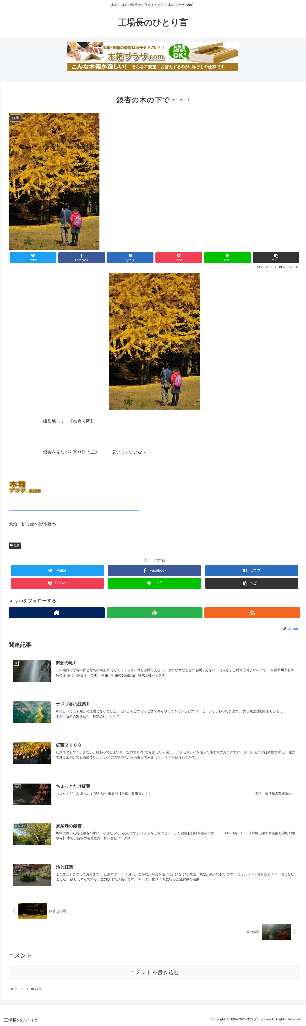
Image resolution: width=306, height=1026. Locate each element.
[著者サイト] (56, 612)
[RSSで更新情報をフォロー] (252, 612)
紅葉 (17, 545)
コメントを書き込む (154, 972)
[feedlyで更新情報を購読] (154, 612)
